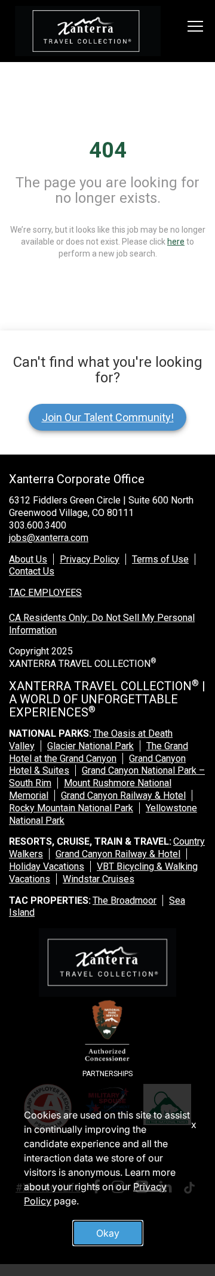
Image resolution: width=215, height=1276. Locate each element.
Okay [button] (107, 1233)
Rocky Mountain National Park (71, 808)
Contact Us (31, 571)
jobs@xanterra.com (48, 537)
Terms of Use (160, 559)
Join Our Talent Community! (108, 417)
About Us (28, 559)
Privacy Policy (89, 559)
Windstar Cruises (98, 879)
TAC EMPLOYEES (45, 592)
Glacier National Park (90, 746)
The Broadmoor (124, 900)
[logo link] (88, 31)
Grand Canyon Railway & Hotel (123, 795)
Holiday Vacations (46, 866)
